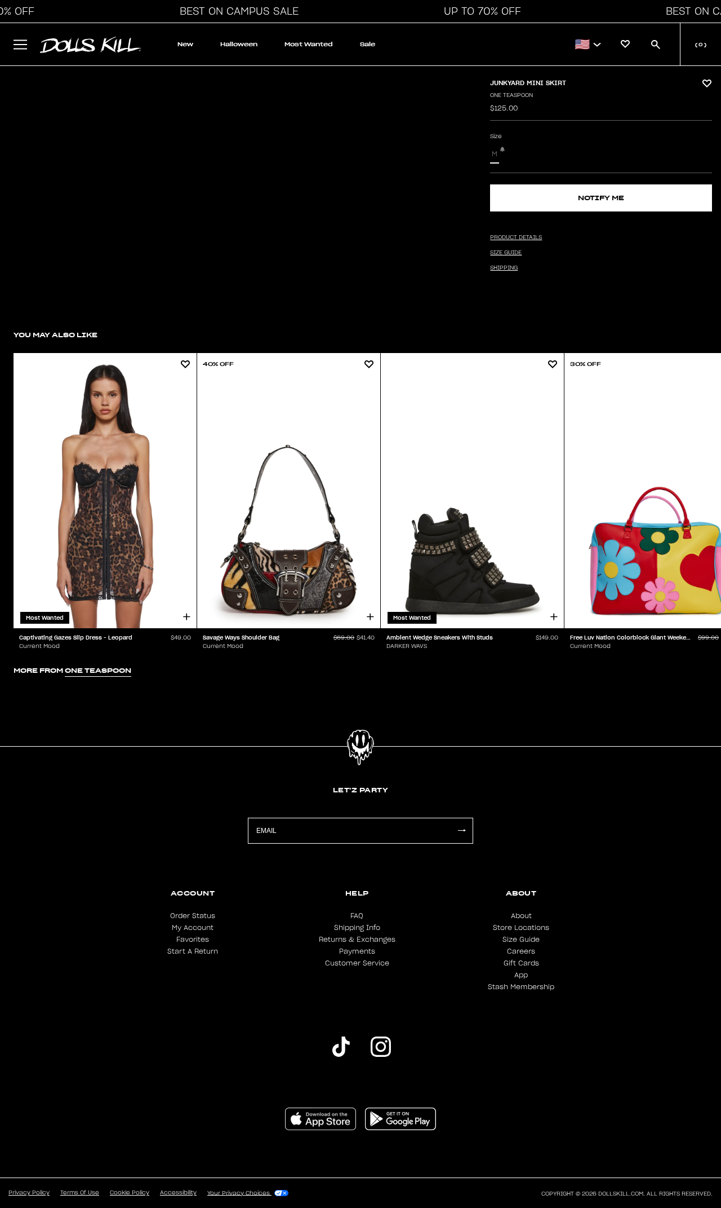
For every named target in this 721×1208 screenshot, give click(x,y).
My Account (192, 927)
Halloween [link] (238, 44)
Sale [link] (367, 44)
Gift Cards (521, 963)
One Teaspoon (511, 95)
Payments (357, 951)
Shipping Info (357, 927)
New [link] (185, 44)
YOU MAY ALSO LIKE (55, 334)
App (521, 975)
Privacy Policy (29, 1193)
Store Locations (521, 927)
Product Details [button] (516, 237)
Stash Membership (521, 987)
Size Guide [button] (506, 252)
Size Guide (521, 939)
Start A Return (192, 951)
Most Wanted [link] (308, 44)
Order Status (192, 915)
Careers (521, 951)
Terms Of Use (79, 1193)
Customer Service (357, 963)
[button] (236, 11)
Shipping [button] (504, 268)
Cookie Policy (129, 1193)
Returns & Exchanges (357, 939)
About (521, 915)
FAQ (356, 915)
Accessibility (178, 1193)
